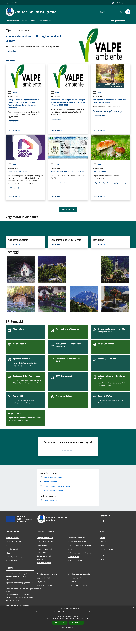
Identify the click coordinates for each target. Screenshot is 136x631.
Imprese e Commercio (44, 549)
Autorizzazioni (73, 556)
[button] (68, 627)
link (88, 618)
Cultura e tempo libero (45, 541)
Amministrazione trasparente (79, 574)
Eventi (102, 559)
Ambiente (71, 549)
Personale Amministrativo (15, 556)
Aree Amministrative (13, 541)
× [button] (133, 608)
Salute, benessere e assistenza (79, 553)
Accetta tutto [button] (59, 623)
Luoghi (102, 556)
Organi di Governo (12, 537)
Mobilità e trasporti (44, 562)
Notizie (15, 93)
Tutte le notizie (67, 209)
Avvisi (11, 30)
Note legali (72, 581)
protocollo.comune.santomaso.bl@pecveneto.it (23, 588)
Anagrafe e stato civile (45, 537)
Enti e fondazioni (12, 549)
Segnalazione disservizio (46, 577)
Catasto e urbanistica (44, 556)
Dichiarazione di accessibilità (78, 585)
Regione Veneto (11, 2)
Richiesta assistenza (44, 585)
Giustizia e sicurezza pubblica (78, 541)
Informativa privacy (75, 577)
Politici (8, 553)
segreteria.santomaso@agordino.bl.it (19, 582)
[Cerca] (127, 11)
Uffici (7, 545)
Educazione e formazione (77, 537)
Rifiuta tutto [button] (77, 622)
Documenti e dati (12, 560)
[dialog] (68, 618)
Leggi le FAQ (41, 581)
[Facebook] (109, 11)
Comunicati (104, 541)
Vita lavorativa (42, 545)
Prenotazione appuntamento (47, 574)
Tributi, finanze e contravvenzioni (80, 545)
